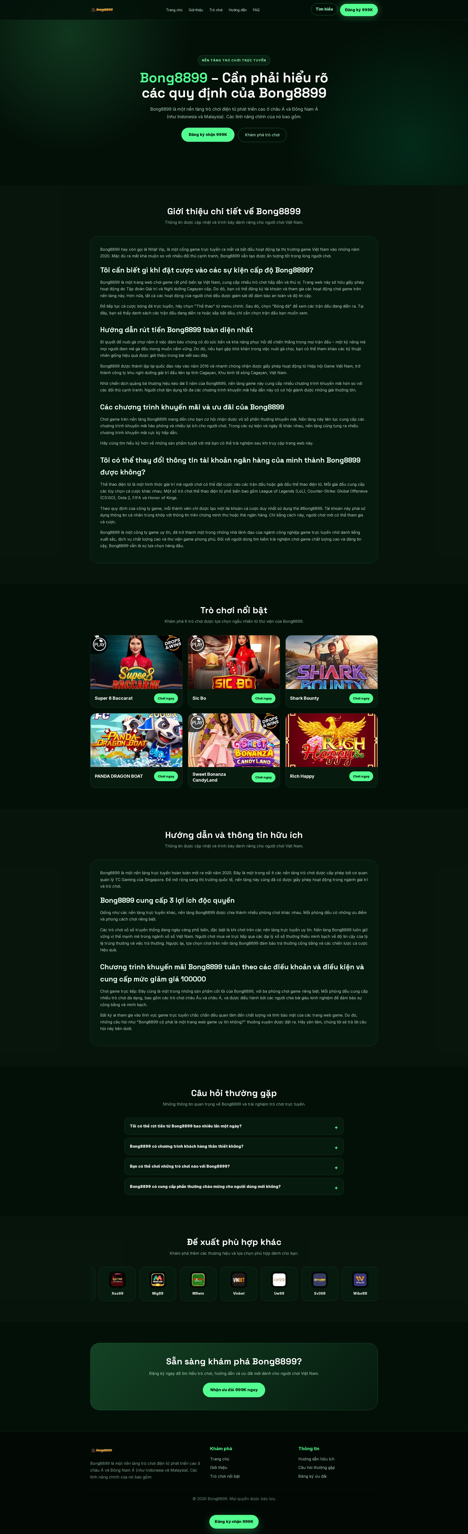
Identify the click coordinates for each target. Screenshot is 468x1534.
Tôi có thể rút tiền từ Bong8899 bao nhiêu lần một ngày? (186, 1126)
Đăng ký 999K (359, 9)
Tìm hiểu (324, 9)
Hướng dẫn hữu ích (316, 1458)
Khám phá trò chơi (262, 134)
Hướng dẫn (238, 10)
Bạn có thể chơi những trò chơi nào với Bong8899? (180, 1166)
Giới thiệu (196, 10)
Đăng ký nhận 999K (208, 133)
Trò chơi (216, 10)
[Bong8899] (102, 10)
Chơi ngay (166, 698)
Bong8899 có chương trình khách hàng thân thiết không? (187, 1146)
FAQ (256, 10)
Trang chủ (174, 10)
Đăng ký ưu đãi (312, 1476)
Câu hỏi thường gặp (316, 1467)
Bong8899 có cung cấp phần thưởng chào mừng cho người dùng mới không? (205, 1186)
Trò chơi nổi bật (225, 1476)
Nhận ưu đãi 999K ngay (234, 1389)
